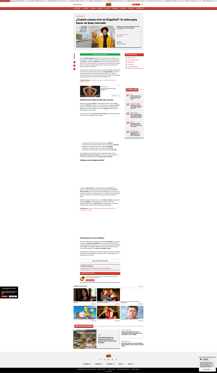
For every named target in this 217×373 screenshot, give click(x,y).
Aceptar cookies (206, 369)
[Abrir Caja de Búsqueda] (142, 4)
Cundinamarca (131, 62)
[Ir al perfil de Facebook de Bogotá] (100, 359)
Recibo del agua (131, 57)
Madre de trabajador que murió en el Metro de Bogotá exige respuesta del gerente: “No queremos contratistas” (136, 116)
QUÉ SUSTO (131, 8)
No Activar (13, 296)
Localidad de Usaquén (132, 60)
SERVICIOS (123, 8)
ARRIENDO (94, 268)
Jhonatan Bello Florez (123, 34)
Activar (4, 296)
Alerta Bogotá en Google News (101, 260)
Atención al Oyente (111, 369)
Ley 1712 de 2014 (108, 371)
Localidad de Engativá (132, 66)
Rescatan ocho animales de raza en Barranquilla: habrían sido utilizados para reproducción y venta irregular (131, 333)
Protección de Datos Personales (123, 369)
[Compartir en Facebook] (74, 62)
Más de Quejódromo (83, 326)
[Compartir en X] (74, 66)
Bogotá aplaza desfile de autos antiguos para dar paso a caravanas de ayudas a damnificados (136, 125)
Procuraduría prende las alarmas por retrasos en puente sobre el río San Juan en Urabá (107, 340)
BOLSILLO (107, 8)
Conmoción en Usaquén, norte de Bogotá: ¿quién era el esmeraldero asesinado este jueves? (136, 106)
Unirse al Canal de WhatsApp (101, 54)
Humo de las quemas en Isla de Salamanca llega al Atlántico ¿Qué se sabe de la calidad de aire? (132, 345)
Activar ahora (90, 280)
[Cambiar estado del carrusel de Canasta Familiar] (9, 1)
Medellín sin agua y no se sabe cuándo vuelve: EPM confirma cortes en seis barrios (135, 97)
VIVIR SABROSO (139, 8)
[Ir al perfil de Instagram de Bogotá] (108, 359)
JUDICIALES (85, 8)
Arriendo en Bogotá (86, 268)
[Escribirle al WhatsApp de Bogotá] (116, 359)
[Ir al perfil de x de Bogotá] (104, 359)
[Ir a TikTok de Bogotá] (112, 359)
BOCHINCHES (115, 8)
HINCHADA (100, 8)
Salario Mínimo (107, 268)
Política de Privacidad (101, 369)
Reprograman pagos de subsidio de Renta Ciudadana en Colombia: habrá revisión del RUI (135, 134)
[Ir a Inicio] (108, 4)
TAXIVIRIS (93, 8)
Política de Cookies (207, 366)
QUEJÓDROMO (77, 8)
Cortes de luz (130, 64)
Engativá (100, 268)
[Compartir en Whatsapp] (74, 69)
